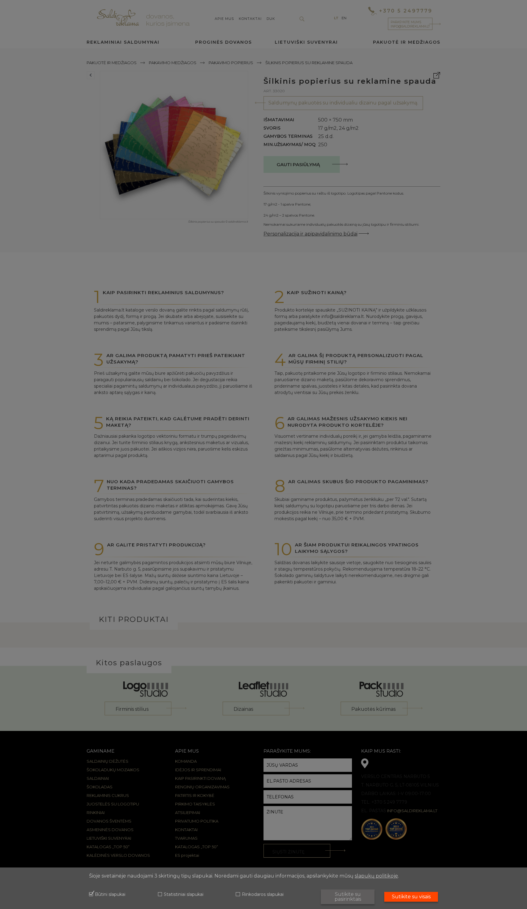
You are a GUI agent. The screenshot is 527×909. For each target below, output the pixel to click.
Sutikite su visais (411, 897)
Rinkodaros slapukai (262, 894)
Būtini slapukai (110, 894)
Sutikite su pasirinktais (348, 896)
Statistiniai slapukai (183, 894)
